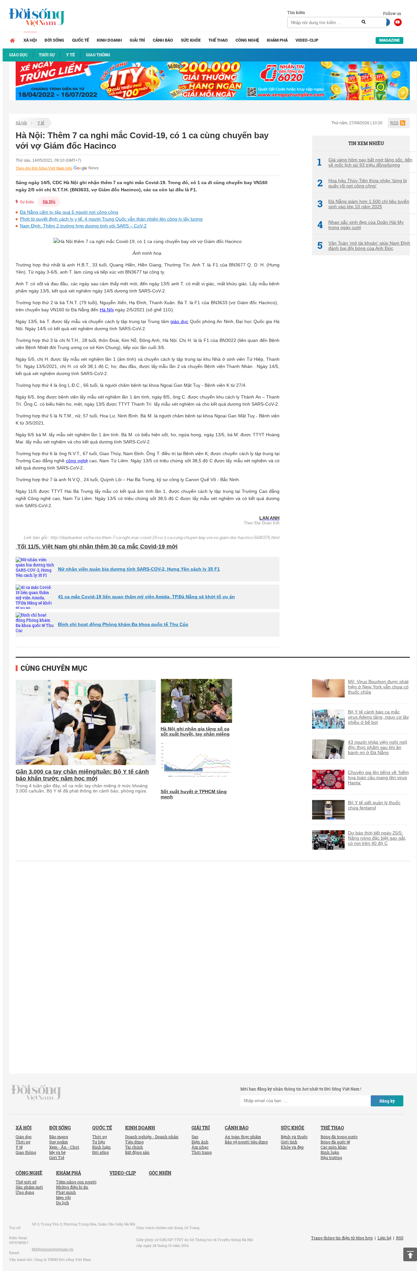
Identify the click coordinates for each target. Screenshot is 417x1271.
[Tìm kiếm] (363, 22)
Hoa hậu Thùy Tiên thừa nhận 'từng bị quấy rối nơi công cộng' (362, 183)
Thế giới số (26, 1181)
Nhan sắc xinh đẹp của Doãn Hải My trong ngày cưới (360, 225)
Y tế (40, 123)
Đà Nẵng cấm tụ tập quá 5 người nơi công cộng (69, 212)
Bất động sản (137, 1152)
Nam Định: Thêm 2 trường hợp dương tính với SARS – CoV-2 (83, 225)
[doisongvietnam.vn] (36, 1092)
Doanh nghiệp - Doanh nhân (152, 1136)
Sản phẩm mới (29, 1187)
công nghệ (77, 460)
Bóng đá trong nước (339, 1136)
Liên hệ (384, 1237)
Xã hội (30, 40)
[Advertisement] (361, 369)
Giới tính (289, 1141)
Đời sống (54, 40)
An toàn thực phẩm (243, 1136)
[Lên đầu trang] (410, 1254)
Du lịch (62, 1202)
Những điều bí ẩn (72, 1187)
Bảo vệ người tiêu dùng (246, 1141)
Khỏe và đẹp (292, 1147)
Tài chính (134, 1147)
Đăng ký (387, 1100)
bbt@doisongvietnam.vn (52, 1249)
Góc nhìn (160, 1173)
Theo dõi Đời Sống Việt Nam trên (44, 168)
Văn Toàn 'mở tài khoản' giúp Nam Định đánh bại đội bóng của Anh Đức (363, 245)
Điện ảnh (200, 1141)
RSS (394, 123)
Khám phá (277, 40)
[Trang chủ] (12, 40)
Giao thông (26, 1152)
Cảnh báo (163, 40)
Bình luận (101, 1147)
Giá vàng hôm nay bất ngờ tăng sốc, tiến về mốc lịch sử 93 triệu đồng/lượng (364, 162)
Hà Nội (49, 201)
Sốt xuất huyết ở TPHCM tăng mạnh (194, 794)
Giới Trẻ (56, 1157)
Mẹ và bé (57, 1152)
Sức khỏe (191, 40)
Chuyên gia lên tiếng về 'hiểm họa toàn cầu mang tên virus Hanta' (378, 777)
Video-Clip (306, 40)
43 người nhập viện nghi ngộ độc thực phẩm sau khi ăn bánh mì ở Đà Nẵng (377, 747)
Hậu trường (331, 1157)
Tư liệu (98, 1141)
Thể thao (218, 40)
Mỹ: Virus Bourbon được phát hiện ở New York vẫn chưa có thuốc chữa (378, 687)
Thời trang (202, 1152)
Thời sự (23, 1141)
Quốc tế (80, 40)
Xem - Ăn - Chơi (64, 1147)
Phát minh (66, 1192)
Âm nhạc (200, 1147)
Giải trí (137, 40)
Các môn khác (334, 1147)
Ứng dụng (25, 1192)
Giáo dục (24, 1136)
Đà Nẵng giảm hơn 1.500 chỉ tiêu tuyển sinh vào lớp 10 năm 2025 (363, 204)
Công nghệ (247, 40)
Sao (195, 1136)
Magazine (389, 40)
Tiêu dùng (134, 1141)
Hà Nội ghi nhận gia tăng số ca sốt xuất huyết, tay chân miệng (195, 731)
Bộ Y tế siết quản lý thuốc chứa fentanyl (374, 805)
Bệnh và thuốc (294, 1136)
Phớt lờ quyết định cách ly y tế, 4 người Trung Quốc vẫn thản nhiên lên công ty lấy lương (111, 219)
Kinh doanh (109, 40)
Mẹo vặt (63, 1197)
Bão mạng (58, 1136)
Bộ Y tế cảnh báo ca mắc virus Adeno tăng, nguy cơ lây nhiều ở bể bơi (378, 717)
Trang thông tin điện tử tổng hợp (342, 1237)
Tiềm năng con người (76, 1181)
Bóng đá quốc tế (335, 1141)
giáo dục (179, 321)
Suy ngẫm (58, 1141)
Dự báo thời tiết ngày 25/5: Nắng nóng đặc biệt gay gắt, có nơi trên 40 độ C (377, 838)
